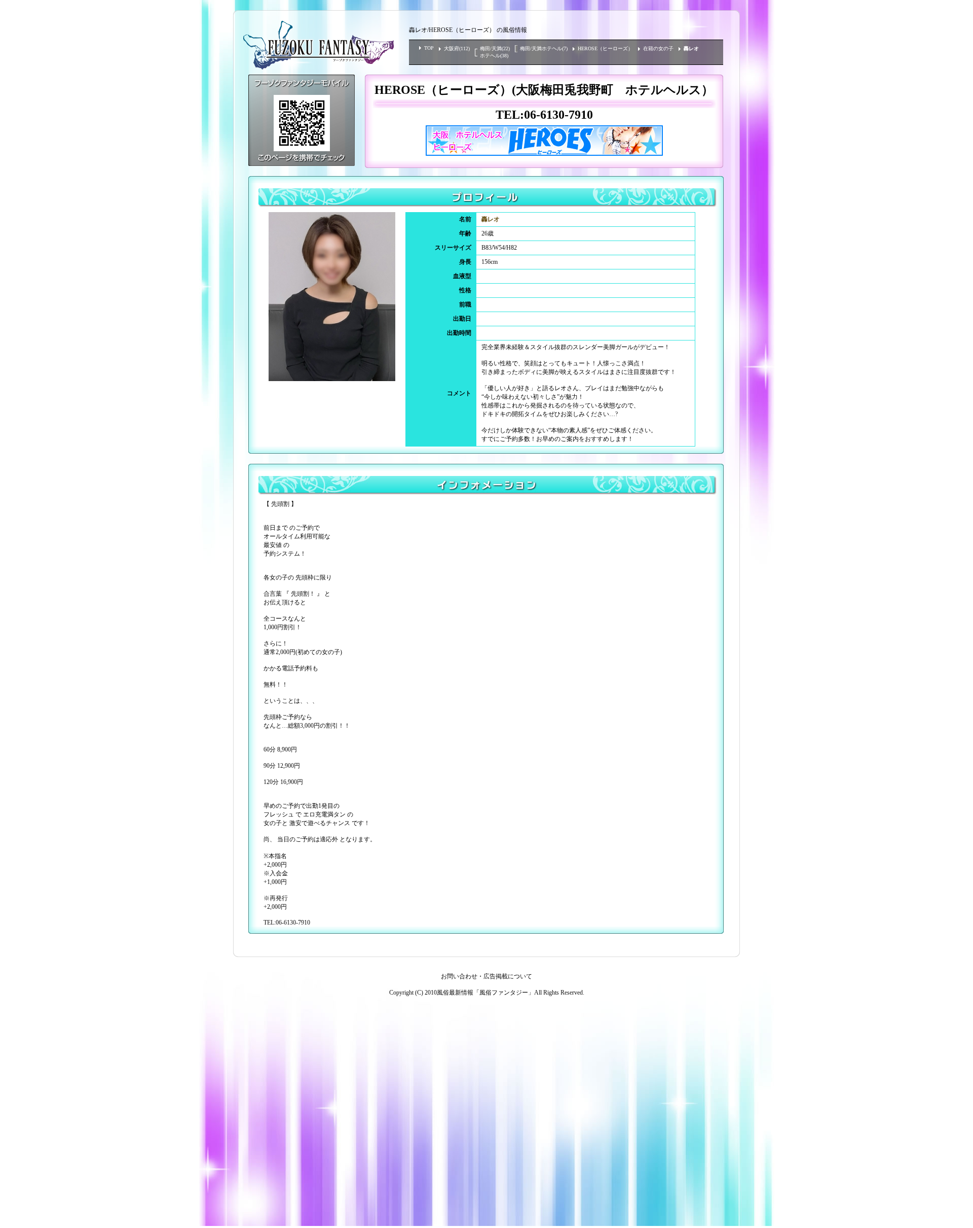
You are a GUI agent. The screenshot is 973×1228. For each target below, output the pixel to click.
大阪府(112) (457, 48)
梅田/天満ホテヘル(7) (544, 48)
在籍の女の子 (658, 48)
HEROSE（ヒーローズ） (605, 48)
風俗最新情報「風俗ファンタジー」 (485, 992)
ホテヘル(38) (494, 55)
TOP (429, 48)
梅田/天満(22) (495, 48)
